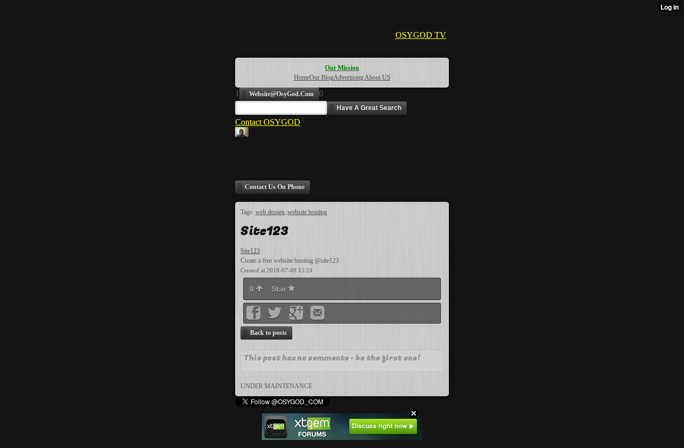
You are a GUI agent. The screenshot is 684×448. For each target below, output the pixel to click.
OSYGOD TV (420, 35)
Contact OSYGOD (267, 122)
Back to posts (268, 332)
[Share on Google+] (297, 316)
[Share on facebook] (254, 316)
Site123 (250, 251)
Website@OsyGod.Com (281, 94)
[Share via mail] (317, 316)
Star (279, 289)
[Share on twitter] (276, 316)
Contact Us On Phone (275, 187)
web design (269, 212)
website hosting (307, 212)
